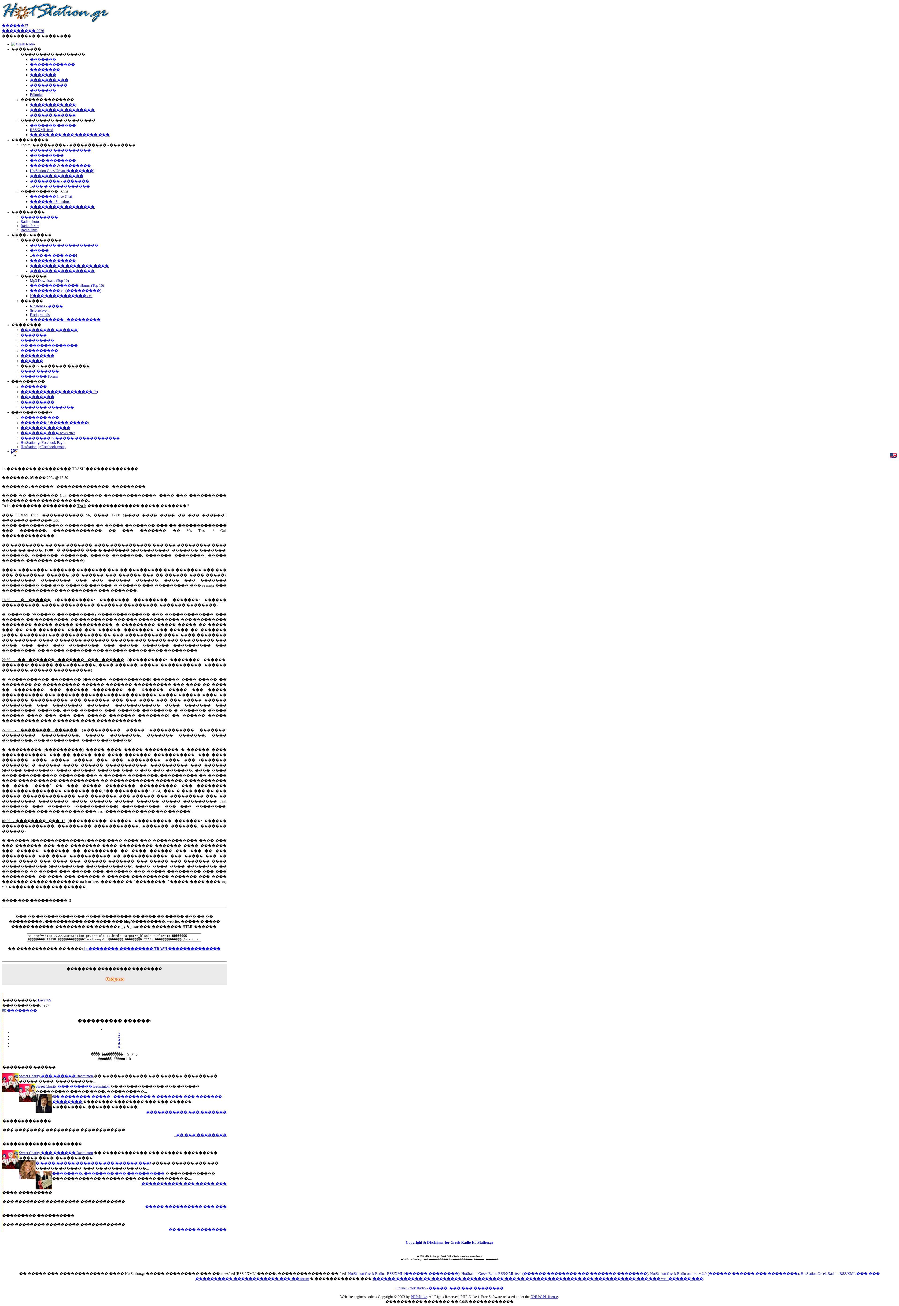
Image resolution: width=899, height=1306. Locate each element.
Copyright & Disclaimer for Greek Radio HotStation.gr (449, 1242)
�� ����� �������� (198, 1230)
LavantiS (44, 1000)
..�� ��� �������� (200, 1135)
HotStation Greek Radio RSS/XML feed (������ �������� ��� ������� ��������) (554, 1274)
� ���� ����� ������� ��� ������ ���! (93, 1163)
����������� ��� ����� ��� (184, 1184)
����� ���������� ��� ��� (186, 1207)
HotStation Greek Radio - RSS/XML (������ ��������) (404, 1274)
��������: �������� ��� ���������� (108, 1173)
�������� (22, 1010)
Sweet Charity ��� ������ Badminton (56, 1076)
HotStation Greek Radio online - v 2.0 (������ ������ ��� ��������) (724, 1274)
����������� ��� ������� (186, 1112)
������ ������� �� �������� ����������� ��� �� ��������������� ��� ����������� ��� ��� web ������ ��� (538, 1279)
